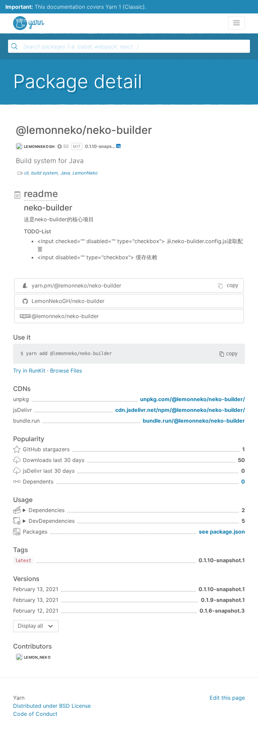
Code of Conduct (35, 713)
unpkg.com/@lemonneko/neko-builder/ (192, 399)
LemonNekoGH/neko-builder (68, 301)
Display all (30, 626)
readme (41, 193)
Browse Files (66, 370)
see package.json (222, 531)
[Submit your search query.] (14, 46)
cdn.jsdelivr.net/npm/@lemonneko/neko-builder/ (180, 410)
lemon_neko (37, 657)
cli (26, 173)
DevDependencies (52, 520)
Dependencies (46, 510)
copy (232, 285)
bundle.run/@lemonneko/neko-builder (194, 420)
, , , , (49, 521)
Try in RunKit (29, 370)
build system (44, 173)
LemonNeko (85, 173)
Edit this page (227, 697)
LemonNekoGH (39, 146)
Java (65, 173)
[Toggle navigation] (236, 23)
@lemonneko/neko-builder (65, 316)
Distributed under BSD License (52, 705)
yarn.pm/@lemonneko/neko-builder (76, 285)
